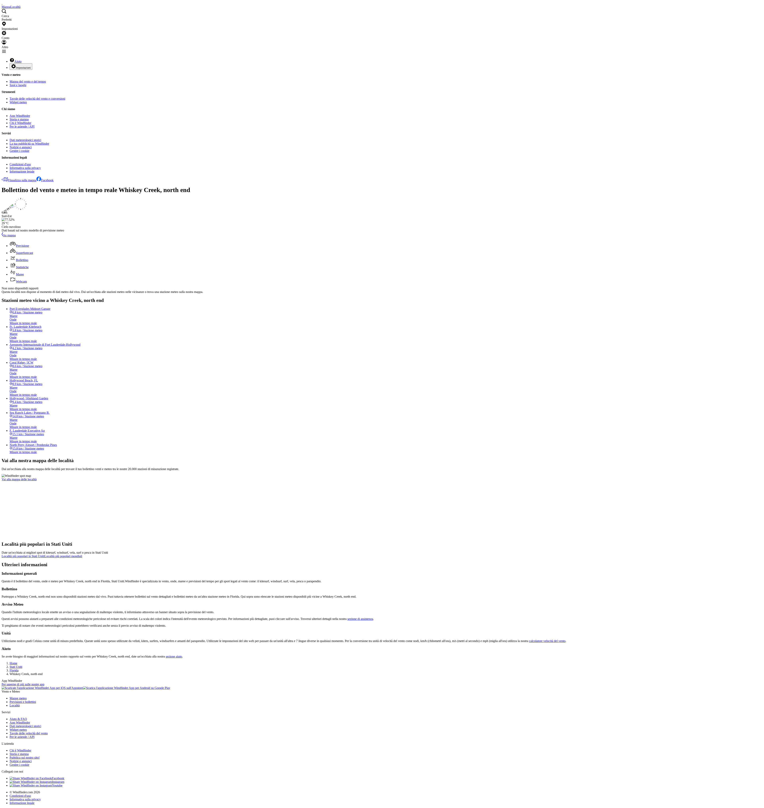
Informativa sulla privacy (25, 168)
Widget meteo (18, 102)
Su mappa (9, 235)
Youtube (57, 785)
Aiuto (17, 61)
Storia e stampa (19, 119)
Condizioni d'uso (20, 164)
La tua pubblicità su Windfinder (29, 143)
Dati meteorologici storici (25, 140)
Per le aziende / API (22, 126)
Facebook (47, 180)
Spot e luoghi (18, 85)
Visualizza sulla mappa (22, 180)
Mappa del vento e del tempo (28, 81)
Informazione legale (22, 171)
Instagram (58, 782)
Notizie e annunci (21, 147)
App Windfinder (20, 115)
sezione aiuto (174, 656)
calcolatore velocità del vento (547, 641)
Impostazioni (23, 67)
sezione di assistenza (360, 619)
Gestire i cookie (19, 150)
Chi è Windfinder (20, 123)
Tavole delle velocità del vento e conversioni (37, 98)
